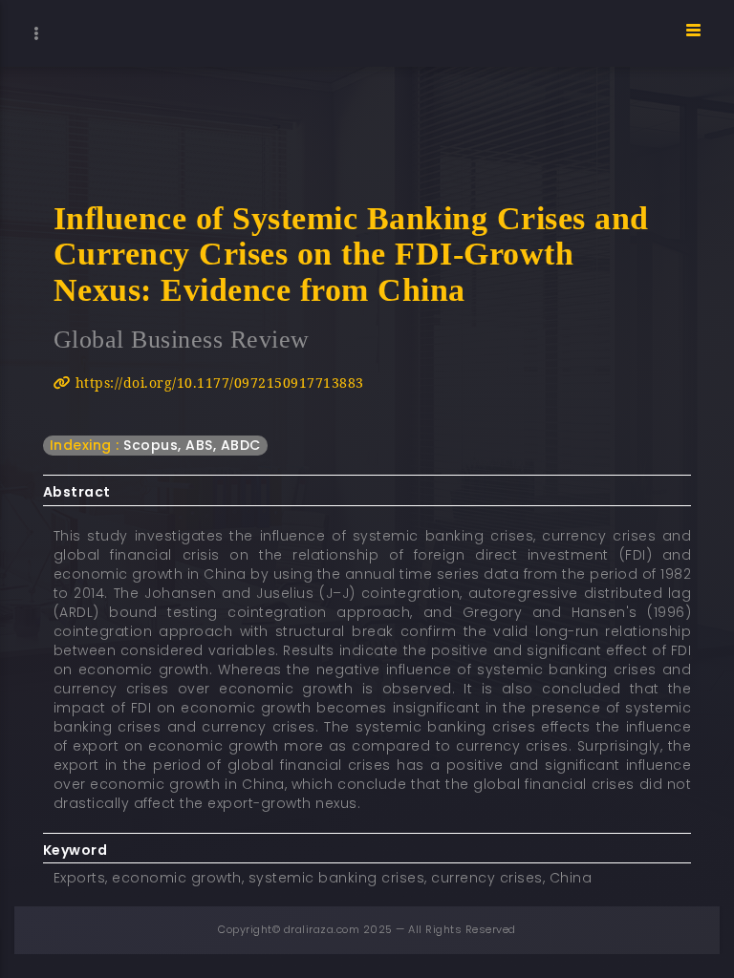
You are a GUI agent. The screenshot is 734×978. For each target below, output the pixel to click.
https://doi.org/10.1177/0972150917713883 (217, 382)
